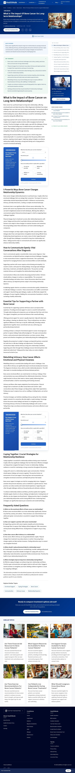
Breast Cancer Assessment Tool (57, 732)
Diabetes (29, 721)
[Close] (73, 771)
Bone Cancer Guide (39, 36)
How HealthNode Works (47, 611)
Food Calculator (53, 737)
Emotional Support (10, 587)
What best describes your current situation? (31, 149)
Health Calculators (54, 715)
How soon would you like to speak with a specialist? (33, 163)
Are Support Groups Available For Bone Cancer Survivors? (61, 116)
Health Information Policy (8, 723)
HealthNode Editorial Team (10, 26)
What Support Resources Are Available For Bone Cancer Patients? (61, 113)
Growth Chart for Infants (55, 729)
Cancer (28, 715)
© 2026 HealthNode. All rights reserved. (63, 765)
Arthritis (28, 737)
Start (68, 770)
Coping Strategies (23, 587)
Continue (33, 179)
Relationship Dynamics (34, 591)
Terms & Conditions (54, 746)
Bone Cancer (7, 10)
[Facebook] (22, 29)
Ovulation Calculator (54, 721)
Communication (9, 591)
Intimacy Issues (20, 591)
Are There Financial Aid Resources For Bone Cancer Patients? (61, 110)
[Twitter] (26, 29)
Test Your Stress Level (55, 724)
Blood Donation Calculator (56, 726)
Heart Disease (30, 726)
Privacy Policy (53, 749)
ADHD (28, 729)
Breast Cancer (30, 735)
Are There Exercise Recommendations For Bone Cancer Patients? (61, 120)
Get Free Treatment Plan (65, 2)
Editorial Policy (53, 751)
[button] (22, 2)
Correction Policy (54, 757)
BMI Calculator (53, 718)
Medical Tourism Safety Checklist (60, 126)
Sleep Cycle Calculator (55, 735)
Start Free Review (61, 99)
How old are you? (25, 155)
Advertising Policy (54, 754)
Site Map (5, 728)
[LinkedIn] (30, 29)
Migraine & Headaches (32, 724)
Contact (5, 725)
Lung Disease (30, 718)
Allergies (29, 732)
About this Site (6, 720)
